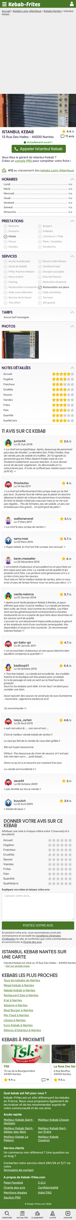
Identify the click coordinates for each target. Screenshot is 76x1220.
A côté (52, 1218)
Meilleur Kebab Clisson (53, 1120)
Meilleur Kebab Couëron (48, 1138)
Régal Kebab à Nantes (19, 985)
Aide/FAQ (44, 1192)
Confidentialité (48, 1187)
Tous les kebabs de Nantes (22, 980)
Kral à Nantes (13, 1000)
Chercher (7, 1218)
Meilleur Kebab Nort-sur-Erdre (52, 1130)
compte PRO (23, 161)
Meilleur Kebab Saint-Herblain (19, 1121)
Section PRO (12, 1197)
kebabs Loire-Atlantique (57, 170)
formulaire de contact (19, 1170)
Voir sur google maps (18, 966)
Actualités (22, 1218)
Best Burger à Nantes (18, 1010)
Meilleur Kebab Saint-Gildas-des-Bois (19, 1130)
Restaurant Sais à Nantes (21, 995)
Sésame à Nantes (15, 1005)
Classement (37, 1218)
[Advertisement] (38, 56)
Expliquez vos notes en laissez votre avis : (26, 889)
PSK (6, 1066)
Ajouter (68, 1218)
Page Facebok (13, 1182)
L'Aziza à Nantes (15, 1020)
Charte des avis (32, 942)
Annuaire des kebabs (25, 4)
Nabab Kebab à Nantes (19, 990)
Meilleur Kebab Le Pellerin (16, 1138)
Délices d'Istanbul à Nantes (22, 1030)
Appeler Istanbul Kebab (41, 148)
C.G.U (42, 1182)
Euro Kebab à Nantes (18, 1025)
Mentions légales (15, 1192)
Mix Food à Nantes (16, 1015)
